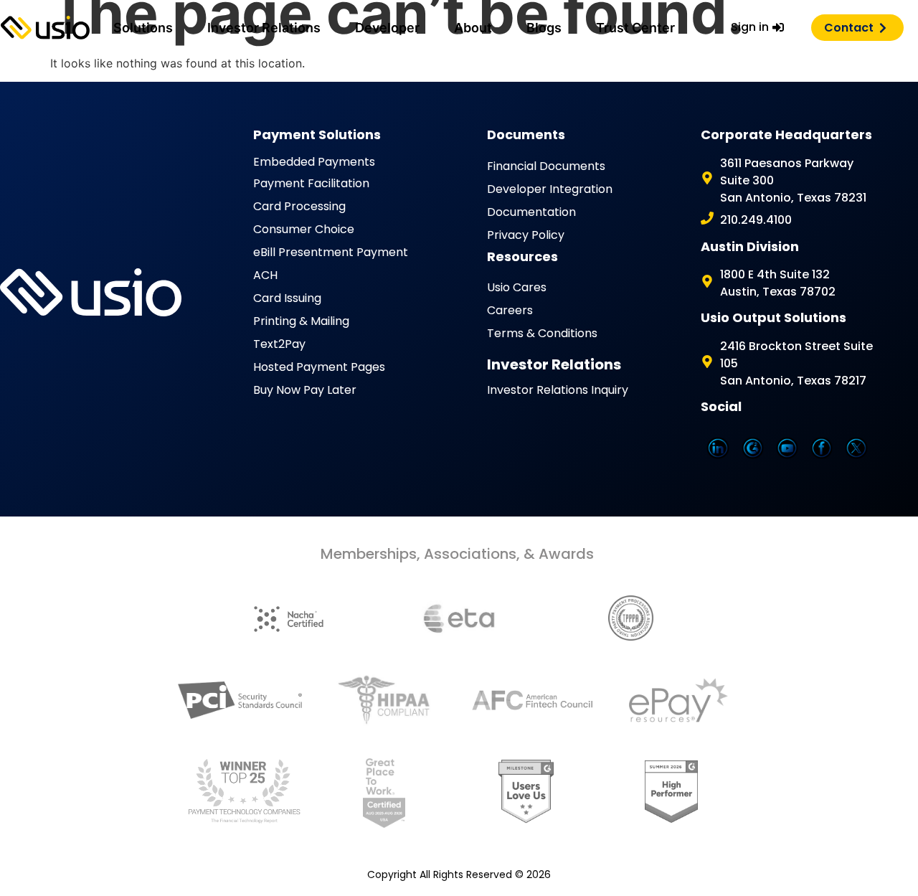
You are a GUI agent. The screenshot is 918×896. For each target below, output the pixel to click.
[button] (143, 27)
